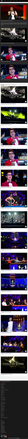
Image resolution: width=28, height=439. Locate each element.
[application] (14, 219)
